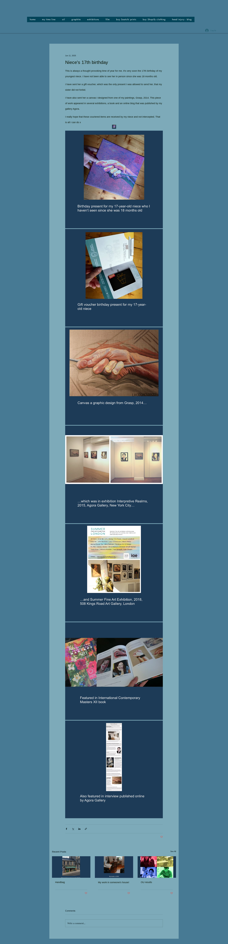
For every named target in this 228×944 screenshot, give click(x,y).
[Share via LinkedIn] (79, 829)
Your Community (119, 38)
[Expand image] (114, 179)
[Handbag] (71, 867)
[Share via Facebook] (66, 829)
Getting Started (86, 38)
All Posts (59, 38)
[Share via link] (86, 829)
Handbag (60, 882)
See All (173, 851)
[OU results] (157, 867)
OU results (146, 882)
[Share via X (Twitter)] (73, 829)
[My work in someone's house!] (114, 867)
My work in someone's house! (113, 882)
